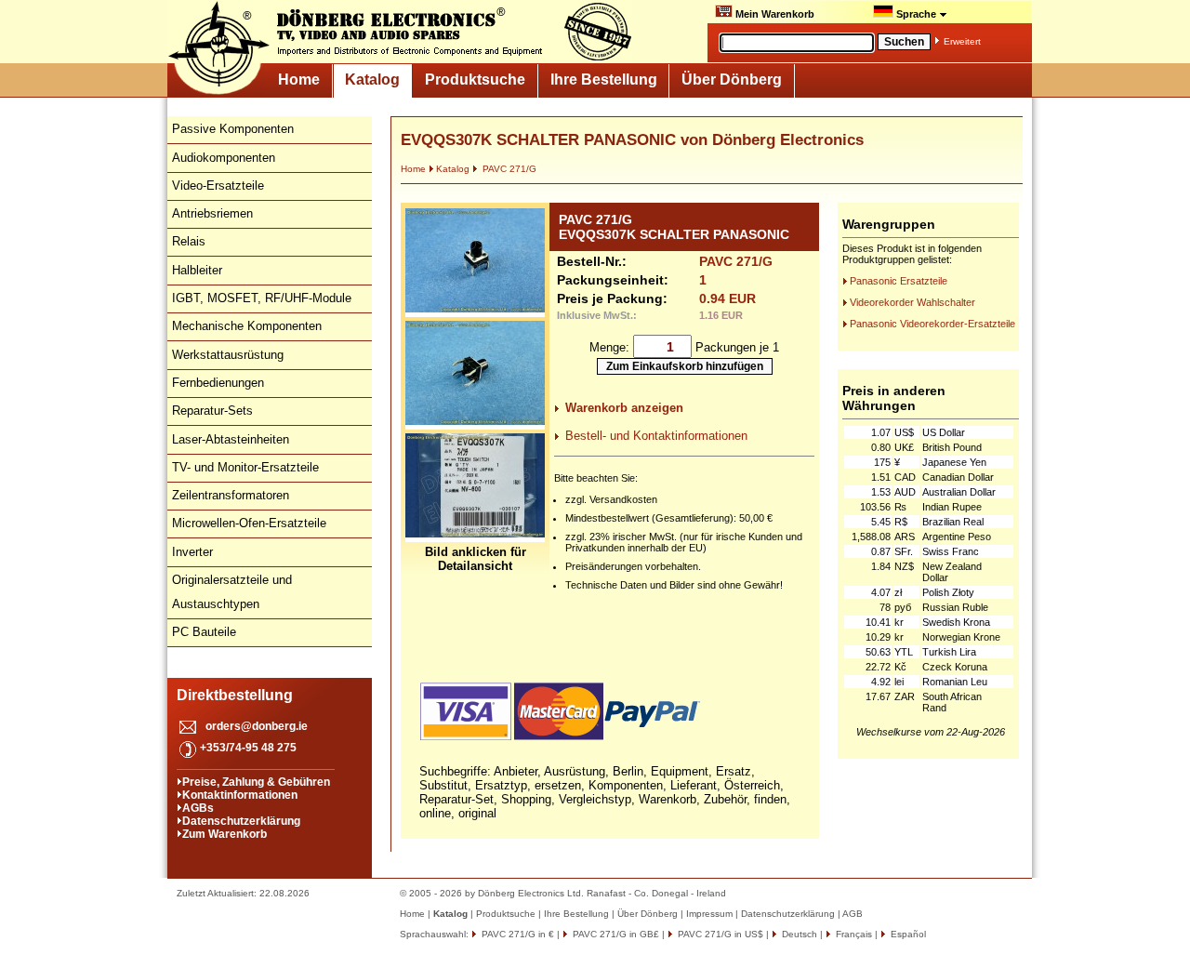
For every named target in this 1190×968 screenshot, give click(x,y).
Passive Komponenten (233, 129)
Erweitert (962, 41)
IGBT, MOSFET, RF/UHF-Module (261, 298)
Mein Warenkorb (773, 14)
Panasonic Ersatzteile (898, 280)
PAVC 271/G (508, 169)
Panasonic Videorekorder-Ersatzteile (932, 323)
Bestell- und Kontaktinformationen (656, 436)
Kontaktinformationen (240, 795)
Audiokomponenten (223, 158)
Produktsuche (475, 79)
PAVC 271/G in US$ (719, 934)
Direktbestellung (235, 695)
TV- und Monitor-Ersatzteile (245, 467)
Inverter (192, 552)
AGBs (198, 808)
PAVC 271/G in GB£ (614, 934)
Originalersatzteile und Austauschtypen (232, 592)
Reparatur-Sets (212, 411)
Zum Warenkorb (224, 834)
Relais (188, 241)
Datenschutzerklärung (241, 821)
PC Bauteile (204, 632)
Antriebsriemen (212, 213)
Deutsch (798, 934)
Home (299, 79)
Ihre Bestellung (603, 79)
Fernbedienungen (218, 383)
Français (852, 934)
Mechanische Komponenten (247, 326)
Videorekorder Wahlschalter (912, 302)
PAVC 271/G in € (516, 934)
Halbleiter (197, 270)
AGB (852, 913)
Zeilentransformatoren (230, 495)
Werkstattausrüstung (228, 355)
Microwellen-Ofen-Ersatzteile (249, 523)
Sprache (916, 14)
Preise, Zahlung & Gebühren (256, 782)
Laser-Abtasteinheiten (230, 439)
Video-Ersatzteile (218, 185)
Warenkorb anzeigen (624, 408)
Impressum (709, 913)
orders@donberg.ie (256, 726)
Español (907, 934)
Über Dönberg (731, 79)
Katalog (372, 79)
